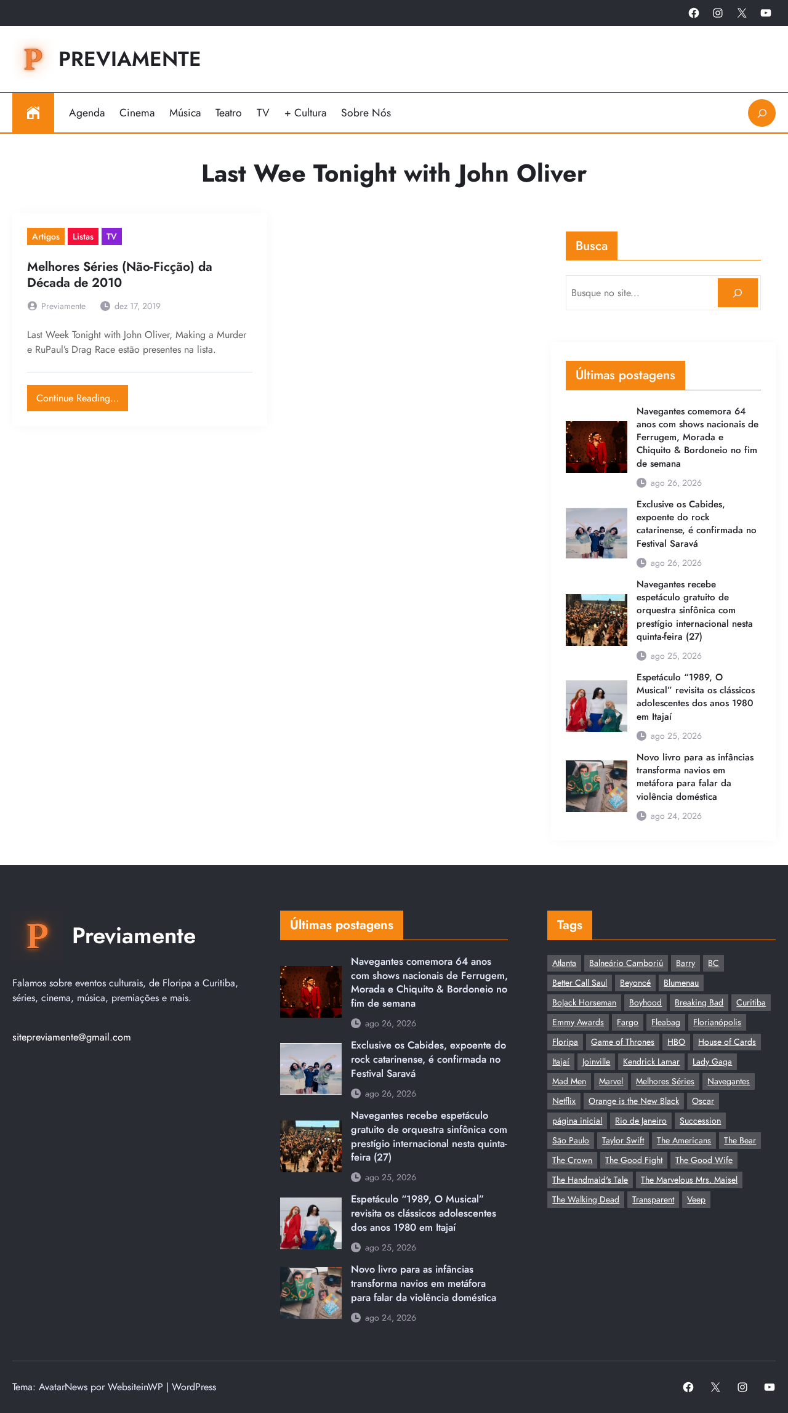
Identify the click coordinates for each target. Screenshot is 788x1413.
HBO (676, 1042)
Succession (700, 1120)
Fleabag (665, 1022)
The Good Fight (633, 1160)
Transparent (653, 1199)
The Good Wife (704, 1160)
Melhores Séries (665, 1081)
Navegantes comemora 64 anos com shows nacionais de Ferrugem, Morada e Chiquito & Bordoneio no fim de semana (697, 437)
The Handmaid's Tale (590, 1179)
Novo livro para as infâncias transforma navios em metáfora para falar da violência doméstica (695, 777)
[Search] (738, 292)
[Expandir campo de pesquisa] (762, 113)
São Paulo (570, 1140)
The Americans (684, 1140)
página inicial (577, 1120)
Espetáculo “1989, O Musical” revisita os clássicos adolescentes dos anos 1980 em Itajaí (696, 697)
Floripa (565, 1042)
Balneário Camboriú (626, 963)
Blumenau (681, 982)
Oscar (703, 1101)
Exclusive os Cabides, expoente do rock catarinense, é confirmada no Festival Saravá (697, 524)
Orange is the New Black (634, 1101)
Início (33, 112)
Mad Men (569, 1081)
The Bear (740, 1140)
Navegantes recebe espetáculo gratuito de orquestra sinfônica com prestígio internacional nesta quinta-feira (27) (695, 610)
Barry (685, 963)
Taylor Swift (623, 1140)
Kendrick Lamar (651, 1061)
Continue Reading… (82, 395)
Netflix (564, 1101)
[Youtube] (766, 13)
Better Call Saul (579, 982)
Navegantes (728, 1081)
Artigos (46, 236)
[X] (742, 13)
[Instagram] (718, 13)
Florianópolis (717, 1022)
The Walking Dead (585, 1199)
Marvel (611, 1081)
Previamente (129, 59)
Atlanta (564, 963)
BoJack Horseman (584, 1002)
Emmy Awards (578, 1022)
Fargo (627, 1022)
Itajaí (560, 1061)
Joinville (596, 1061)
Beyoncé (635, 982)
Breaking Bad (699, 1002)
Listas (83, 236)
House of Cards (727, 1042)
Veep (696, 1199)
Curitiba (751, 1002)
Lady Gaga (712, 1061)
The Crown (572, 1160)
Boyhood (645, 1002)
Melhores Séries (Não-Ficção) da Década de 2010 (119, 275)
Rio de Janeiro (641, 1120)
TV (112, 236)
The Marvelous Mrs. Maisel (689, 1179)
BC (713, 963)
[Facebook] (694, 13)
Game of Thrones (622, 1042)
